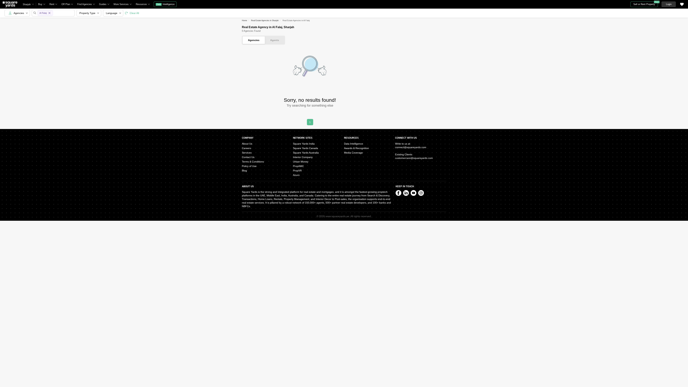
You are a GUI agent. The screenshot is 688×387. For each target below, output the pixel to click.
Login (669, 4)
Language (111, 13)
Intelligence (166, 4)
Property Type (87, 13)
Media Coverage (353, 152)
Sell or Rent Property (645, 3)
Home (244, 20)
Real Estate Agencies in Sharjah (265, 20)
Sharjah (27, 4)
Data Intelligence (353, 143)
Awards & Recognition (356, 148)
